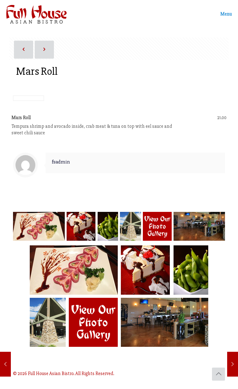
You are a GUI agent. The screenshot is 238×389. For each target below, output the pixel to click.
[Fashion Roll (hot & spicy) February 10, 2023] (5, 364)
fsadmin (61, 162)
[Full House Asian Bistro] (36, 14)
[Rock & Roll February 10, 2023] (232, 364)
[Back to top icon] (218, 374)
